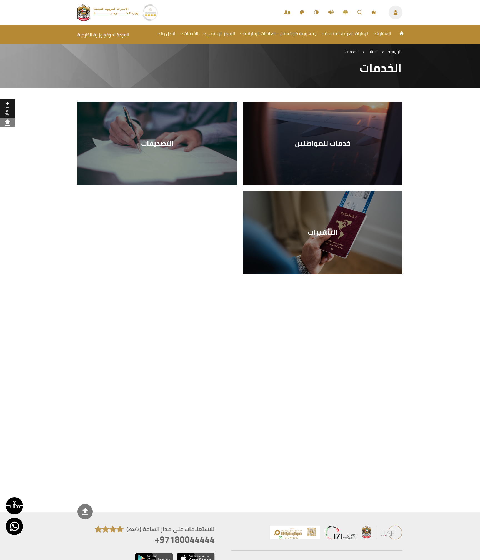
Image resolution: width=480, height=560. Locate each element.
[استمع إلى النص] (331, 12)
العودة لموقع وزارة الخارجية (103, 35)
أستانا (373, 51)
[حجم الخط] (287, 12)
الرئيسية (394, 51)
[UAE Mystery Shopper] (295, 534)
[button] (14, 505)
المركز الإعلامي (221, 33)
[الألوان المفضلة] (302, 12)
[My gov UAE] (341, 534)
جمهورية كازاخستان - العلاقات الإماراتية (280, 33)
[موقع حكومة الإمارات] (382, 534)
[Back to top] (85, 511)
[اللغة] (345, 12)
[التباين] (316, 12)
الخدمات (191, 33)
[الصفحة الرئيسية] (374, 12)
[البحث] (360, 12)
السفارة (384, 33)
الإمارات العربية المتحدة (346, 33)
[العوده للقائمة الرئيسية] (108, 19)
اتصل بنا (168, 33)
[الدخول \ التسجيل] (395, 12)
